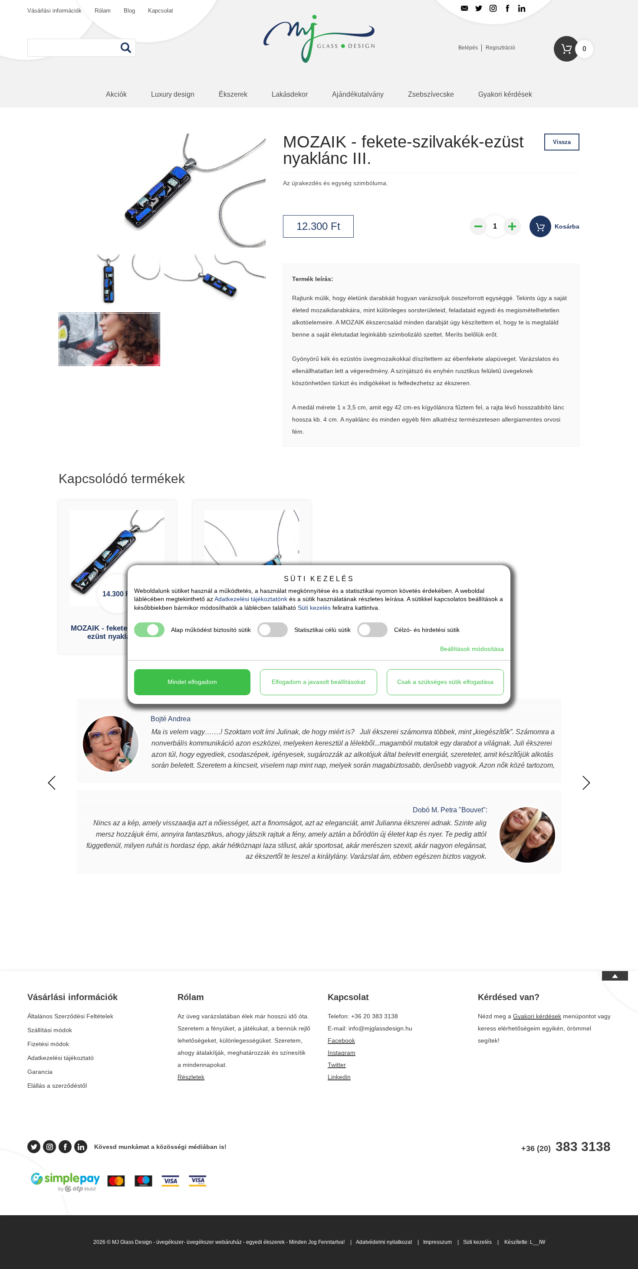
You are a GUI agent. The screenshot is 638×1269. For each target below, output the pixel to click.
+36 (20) (566, 1146)
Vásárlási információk (54, 10)
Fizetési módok (48, 1043)
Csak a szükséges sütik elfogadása (445, 681)
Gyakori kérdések (505, 94)
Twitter (337, 1064)
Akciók (116, 94)
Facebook (341, 1040)
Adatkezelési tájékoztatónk (250, 598)
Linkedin (339, 1076)
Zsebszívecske (431, 94)
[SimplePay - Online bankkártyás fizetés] (118, 1191)
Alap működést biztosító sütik (211, 629)
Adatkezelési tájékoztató (60, 1057)
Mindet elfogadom (192, 681)
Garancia (40, 1071)
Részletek (191, 1076)
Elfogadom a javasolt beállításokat (318, 681)
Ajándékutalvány (358, 94)
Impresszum (437, 1242)
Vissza (562, 142)
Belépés (468, 48)
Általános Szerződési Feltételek (70, 1016)
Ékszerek (233, 94)
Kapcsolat (160, 10)
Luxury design (172, 94)
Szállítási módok (49, 1030)
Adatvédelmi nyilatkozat (384, 1242)
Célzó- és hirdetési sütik (427, 629)
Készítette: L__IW (524, 1242)
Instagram (341, 1052)
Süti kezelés (477, 1242)
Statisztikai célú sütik (322, 629)
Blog (129, 10)
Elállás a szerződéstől (57, 1085)
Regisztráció (500, 48)
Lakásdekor (290, 94)
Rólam (103, 10)
